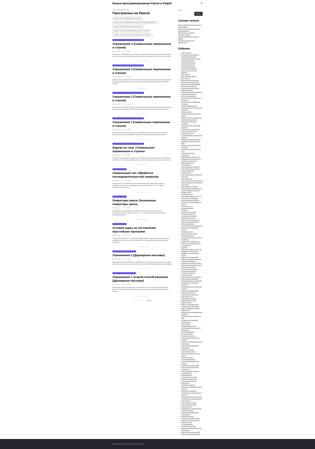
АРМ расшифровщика (189, 68)
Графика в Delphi (187, 90)
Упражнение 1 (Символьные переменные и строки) (141, 124)
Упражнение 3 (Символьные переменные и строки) (141, 71)
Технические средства (189, 379)
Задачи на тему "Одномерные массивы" (128, 26)
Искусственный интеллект (190, 167)
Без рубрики (185, 78)
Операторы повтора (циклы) (191, 263)
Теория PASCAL (186, 375)
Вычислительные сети (189, 86)
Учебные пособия (187, 416)
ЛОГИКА (184, 210)
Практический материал (190, 291)
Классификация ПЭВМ (189, 186)
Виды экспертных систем (190, 80)
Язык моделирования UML (190, 432)
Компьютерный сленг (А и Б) (191, 196)
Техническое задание (188, 381)
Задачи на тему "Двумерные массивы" (127, 18)
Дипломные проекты (188, 94)
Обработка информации (189, 251)
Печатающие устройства (189, 283)
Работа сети (185, 310)
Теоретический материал (190, 371)
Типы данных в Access (188, 403)
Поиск (180, 10)
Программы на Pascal (188, 300)
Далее (149, 300)
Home (114, 9)
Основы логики (186, 275)
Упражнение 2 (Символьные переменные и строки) (141, 98)
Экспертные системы (188, 426)
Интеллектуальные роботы (190, 129)
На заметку (185, 239)
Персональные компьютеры (191, 277)
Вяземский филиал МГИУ (190, 88)
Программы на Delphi (188, 298)
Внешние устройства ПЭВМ (190, 84)
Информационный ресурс (190, 157)
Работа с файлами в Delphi (190, 308)
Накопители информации (190, 241)
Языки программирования (190, 434)
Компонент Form (187, 194)
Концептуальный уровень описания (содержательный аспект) (191, 202)
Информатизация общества (190, 139)
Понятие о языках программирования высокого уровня (188, 37)
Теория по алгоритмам (189, 377)
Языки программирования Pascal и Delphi (142, 3)
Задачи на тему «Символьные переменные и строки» (133, 149)
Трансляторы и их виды (186, 33)
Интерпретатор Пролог (189, 131)
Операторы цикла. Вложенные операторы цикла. (134, 202)
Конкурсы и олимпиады (189, 198)
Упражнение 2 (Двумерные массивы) (138, 255)
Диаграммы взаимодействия (191, 92)
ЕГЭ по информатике (188, 96)
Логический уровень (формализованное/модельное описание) (189, 214)
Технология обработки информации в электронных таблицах (191, 393)
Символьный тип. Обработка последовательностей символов (135, 174)
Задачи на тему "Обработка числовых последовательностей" (135, 22)
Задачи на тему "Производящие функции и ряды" (131, 31)
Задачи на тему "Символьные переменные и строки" (132, 35)
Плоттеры (184, 285)
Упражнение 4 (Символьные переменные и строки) (141, 45)
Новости (184, 247)
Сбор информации (187, 332)
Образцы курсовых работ (190, 257)
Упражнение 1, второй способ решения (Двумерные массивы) (140, 278)
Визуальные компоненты (190, 82)
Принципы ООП (187, 296)
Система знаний (187, 334)
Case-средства (186, 53)
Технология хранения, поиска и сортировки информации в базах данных (191, 399)
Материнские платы (188, 218)
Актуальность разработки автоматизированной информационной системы (190, 57)
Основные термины (188, 273)
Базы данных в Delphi (188, 76)
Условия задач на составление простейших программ (134, 229)
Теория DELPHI (186, 373)
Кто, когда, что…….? (187, 206)
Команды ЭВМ (186, 192)
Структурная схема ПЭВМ (190, 365)
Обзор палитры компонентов (191, 249)
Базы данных (185, 74)
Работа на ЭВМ (186, 302)
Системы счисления (188, 336)
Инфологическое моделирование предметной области (191, 135)
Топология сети (186, 406)
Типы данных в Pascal (188, 405)
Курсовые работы (187, 208)
